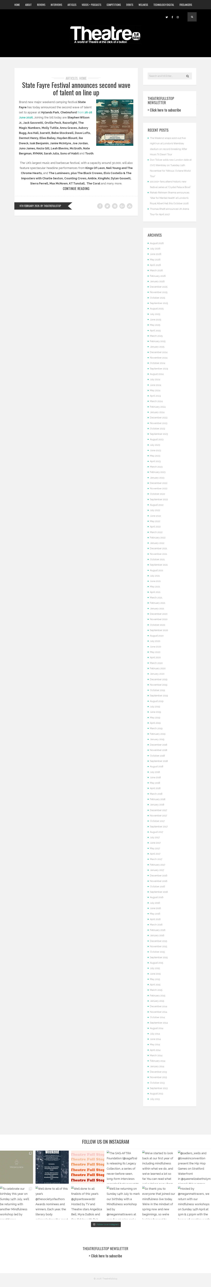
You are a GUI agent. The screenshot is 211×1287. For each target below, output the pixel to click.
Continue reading (76, 188)
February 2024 (158, 406)
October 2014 (157, 1017)
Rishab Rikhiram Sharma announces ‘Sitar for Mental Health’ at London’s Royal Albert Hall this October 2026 (169, 198)
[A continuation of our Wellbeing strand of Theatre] (52, 1167)
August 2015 (156, 962)
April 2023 (155, 461)
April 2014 (155, 1050)
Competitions (114, 5)
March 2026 (156, 270)
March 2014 (156, 1055)
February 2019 (157, 734)
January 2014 (157, 1066)
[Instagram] (177, 16)
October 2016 (157, 886)
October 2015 (157, 951)
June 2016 (155, 908)
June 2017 (155, 842)
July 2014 (155, 1033)
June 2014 (155, 1039)
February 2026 (158, 276)
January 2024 (157, 412)
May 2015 (155, 979)
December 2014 (158, 1006)
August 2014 (156, 1028)
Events (129, 5)
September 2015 (159, 957)
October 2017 (157, 821)
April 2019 (155, 723)
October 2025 (157, 297)
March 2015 (156, 990)
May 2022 (155, 521)
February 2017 (157, 864)
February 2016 (157, 930)
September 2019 (159, 695)
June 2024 (155, 385)
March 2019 (156, 728)
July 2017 (155, 837)
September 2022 (159, 499)
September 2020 (159, 630)
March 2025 (156, 336)
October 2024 (157, 363)
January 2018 (157, 804)
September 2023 (159, 434)
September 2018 (159, 761)
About (28, 5)
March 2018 (156, 793)
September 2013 (159, 1088)
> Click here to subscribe (164, 110)
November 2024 (158, 357)
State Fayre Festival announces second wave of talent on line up (76, 88)
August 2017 (156, 832)
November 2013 (158, 1077)
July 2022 (155, 510)
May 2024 (155, 390)
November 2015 (158, 946)
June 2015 (155, 973)
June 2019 (155, 712)
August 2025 (156, 308)
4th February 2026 (29, 206)
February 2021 (157, 603)
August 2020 (157, 635)
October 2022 (157, 494)
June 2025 (155, 319)
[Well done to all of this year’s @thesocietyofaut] (52, 1202)
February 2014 (157, 1061)
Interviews (56, 5)
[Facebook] (172, 16)
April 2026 (155, 265)
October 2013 (157, 1082)
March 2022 (156, 532)
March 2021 (156, 597)
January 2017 (157, 870)
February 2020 (158, 668)
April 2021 (155, 592)
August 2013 (156, 1093)
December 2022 (158, 483)
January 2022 (157, 543)
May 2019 (155, 717)
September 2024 (159, 368)
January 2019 (157, 739)
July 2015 (155, 968)
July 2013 (155, 1099)
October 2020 (157, 624)
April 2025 (155, 330)
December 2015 (158, 941)
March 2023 (156, 466)
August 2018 (156, 766)
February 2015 (157, 995)
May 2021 (155, 586)
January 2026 (157, 281)
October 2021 (157, 559)
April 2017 (155, 853)
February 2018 (157, 799)
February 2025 (157, 341)
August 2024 (157, 374)
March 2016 (156, 924)
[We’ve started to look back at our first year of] (158, 1167)
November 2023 (158, 423)
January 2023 (157, 477)
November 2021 (158, 554)
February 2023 (157, 472)
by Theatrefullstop (50, 206)
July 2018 (155, 772)
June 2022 (155, 515)
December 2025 (158, 286)
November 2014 (158, 1012)
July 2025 (155, 314)
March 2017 (156, 859)
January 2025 (157, 346)
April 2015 (155, 984)
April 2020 (155, 657)
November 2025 (158, 292)
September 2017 (159, 826)
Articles (72, 5)
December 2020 (158, 614)
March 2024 (156, 401)
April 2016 (155, 919)
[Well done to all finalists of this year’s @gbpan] (87, 1202)
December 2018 (158, 744)
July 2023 (155, 445)
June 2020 (155, 646)
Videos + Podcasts (91, 5)
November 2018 (158, 750)
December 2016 (158, 875)
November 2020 (158, 619)
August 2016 (156, 897)
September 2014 (159, 1022)
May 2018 (155, 782)
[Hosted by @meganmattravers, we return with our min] (194, 1202)
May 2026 (155, 259)
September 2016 (159, 892)
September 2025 (159, 303)
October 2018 (157, 755)
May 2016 (155, 913)
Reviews (41, 5)
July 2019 (155, 706)
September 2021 (159, 564)
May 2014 (155, 1044)
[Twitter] (166, 16)
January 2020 (157, 673)
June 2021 (155, 581)
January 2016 (157, 935)
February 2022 (157, 537)
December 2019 (158, 679)
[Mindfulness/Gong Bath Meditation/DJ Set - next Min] (16, 1167)
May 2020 (155, 652)
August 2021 (156, 570)
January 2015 (157, 1001)
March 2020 (156, 663)
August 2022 (156, 504)
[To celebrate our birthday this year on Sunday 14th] (16, 1202)
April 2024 (155, 395)
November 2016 (158, 881)
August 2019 (156, 701)
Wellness (143, 5)
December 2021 (158, 548)
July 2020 (155, 641)
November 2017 (158, 815)
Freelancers (185, 5)
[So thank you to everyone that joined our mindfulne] (158, 1202)
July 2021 (155, 575)
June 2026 (155, 254)
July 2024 (155, 379)
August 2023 (156, 439)
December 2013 (158, 1071)
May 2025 (155, 325)
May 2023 (155, 455)
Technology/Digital (163, 5)
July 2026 (155, 248)
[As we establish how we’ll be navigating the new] (87, 1167)
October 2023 (157, 428)
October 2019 (157, 690)
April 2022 (155, 526)
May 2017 (155, 848)
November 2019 (158, 684)
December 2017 (158, 810)
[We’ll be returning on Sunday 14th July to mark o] (123, 1202)
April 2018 (155, 788)
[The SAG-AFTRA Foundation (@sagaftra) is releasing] (123, 1167)
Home (17, 5)
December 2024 (158, 352)
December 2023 (158, 417)
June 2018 (155, 777)
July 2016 (155, 903)
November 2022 (158, 488)
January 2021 (157, 608)
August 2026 (157, 243)
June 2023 (155, 450)
